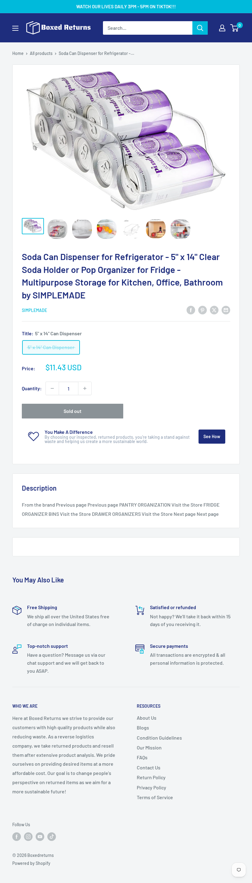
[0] (234, 28)
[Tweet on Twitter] (214, 309)
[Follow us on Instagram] (28, 836)
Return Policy (151, 777)
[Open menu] (15, 28)
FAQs (142, 757)
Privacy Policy (151, 787)
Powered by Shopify (31, 863)
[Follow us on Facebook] (16, 836)
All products (41, 53)
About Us (146, 718)
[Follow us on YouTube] (40, 836)
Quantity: (32, 388)
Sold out (72, 411)
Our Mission (149, 747)
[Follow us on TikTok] (51, 836)
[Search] (200, 28)
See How (211, 436)
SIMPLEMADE (34, 310)
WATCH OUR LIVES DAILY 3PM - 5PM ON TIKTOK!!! (126, 6)
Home (18, 53)
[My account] (222, 28)
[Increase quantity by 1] (84, 388)
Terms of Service (155, 797)
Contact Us (148, 767)
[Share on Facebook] (191, 309)
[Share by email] (226, 309)
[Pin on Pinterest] (202, 309)
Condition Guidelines (159, 738)
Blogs (143, 727)
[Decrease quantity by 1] (52, 388)
